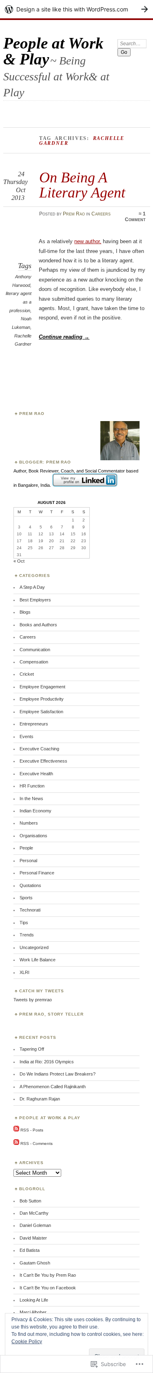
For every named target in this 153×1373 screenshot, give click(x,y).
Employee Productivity (42, 698)
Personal (28, 860)
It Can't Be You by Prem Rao (48, 1275)
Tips (24, 922)
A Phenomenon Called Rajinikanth (53, 1086)
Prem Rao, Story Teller (51, 1014)
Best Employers (35, 599)
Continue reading (64, 337)
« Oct (18, 561)
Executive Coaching (39, 748)
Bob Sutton (30, 1200)
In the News (31, 798)
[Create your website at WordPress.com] (76, 9)
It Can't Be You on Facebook (48, 1287)
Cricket (27, 674)
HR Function (32, 785)
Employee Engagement (42, 686)
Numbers (29, 823)
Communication (35, 649)
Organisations (33, 835)
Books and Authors (38, 624)
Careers (101, 214)
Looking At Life (34, 1300)
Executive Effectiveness (43, 761)
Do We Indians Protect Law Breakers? (57, 1073)
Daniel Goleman (35, 1225)
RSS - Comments (36, 1143)
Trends (27, 934)
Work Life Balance (37, 959)
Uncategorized (34, 947)
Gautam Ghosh (35, 1262)
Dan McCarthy (34, 1213)
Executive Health (36, 773)
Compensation (34, 661)
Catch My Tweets (41, 991)
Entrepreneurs (34, 723)
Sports (26, 897)
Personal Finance (37, 872)
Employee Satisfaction (41, 711)
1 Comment (135, 216)
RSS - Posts (31, 1130)
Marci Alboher (33, 1312)
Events (26, 736)
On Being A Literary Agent (82, 184)
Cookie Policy (26, 1341)
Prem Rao (74, 214)
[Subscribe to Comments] (16, 1143)
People (26, 847)
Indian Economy (35, 810)
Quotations (30, 885)
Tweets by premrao (32, 999)
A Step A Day (32, 587)
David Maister (33, 1237)
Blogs (25, 612)
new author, (87, 241)
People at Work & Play (53, 51)
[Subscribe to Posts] (16, 1130)
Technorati (30, 909)
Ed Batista (30, 1250)
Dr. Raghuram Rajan (40, 1098)
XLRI (24, 972)
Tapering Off (32, 1049)
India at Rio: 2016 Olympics (47, 1061)
